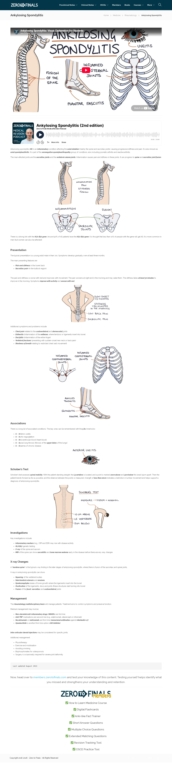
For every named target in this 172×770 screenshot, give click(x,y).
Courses (137, 5)
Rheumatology (131, 15)
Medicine (116, 15)
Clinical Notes (87, 5)
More (149, 5)
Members (116, 5)
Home (106, 15)
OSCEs (103, 5)
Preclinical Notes (67, 5)
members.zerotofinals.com (49, 677)
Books (127, 5)
